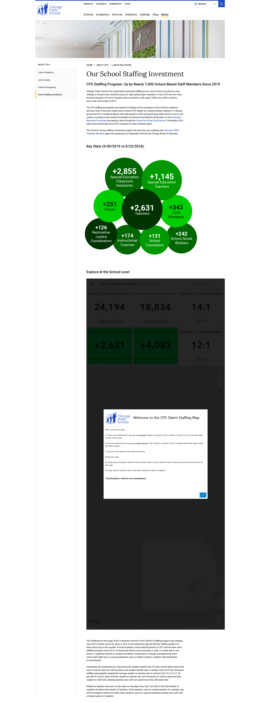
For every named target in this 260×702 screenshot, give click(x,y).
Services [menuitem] (117, 14)
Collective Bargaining (47, 87)
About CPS (102, 65)
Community (115, 4)
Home (89, 65)
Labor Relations (46, 72)
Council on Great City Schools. (151, 120)
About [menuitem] (164, 14)
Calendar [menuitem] (145, 14)
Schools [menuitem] (88, 14)
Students (101, 4)
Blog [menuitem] (155, 14)
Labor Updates (44, 80)
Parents (88, 4)
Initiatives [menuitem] (131, 14)
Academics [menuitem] (102, 14)
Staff (128, 4)
